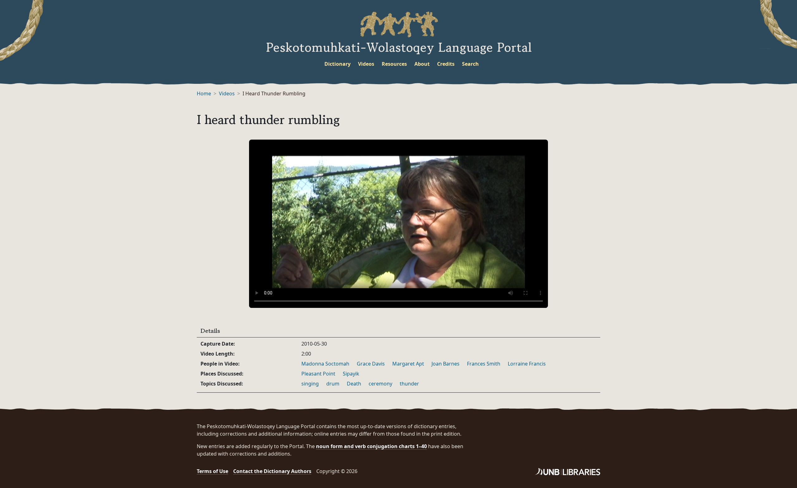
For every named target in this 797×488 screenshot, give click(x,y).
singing (310, 383)
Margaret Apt (408, 363)
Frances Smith (483, 363)
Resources (394, 63)
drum (332, 383)
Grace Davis (371, 363)
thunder (409, 383)
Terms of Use (212, 471)
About (422, 63)
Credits (446, 63)
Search (470, 63)
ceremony (380, 383)
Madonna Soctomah (325, 363)
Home (204, 93)
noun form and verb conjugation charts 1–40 (371, 446)
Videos (366, 63)
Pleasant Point (318, 373)
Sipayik (351, 373)
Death (354, 383)
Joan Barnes (446, 363)
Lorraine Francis (527, 363)
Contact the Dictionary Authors (272, 471)
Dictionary (337, 63)
